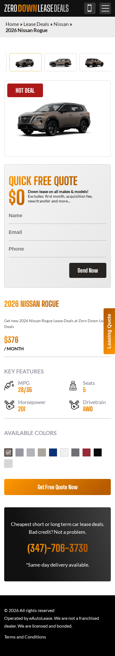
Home (12, 24)
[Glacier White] (64, 452)
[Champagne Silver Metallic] (42, 452)
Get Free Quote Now (58, 487)
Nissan (61, 24)
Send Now (88, 270)
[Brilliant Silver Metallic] (31, 452)
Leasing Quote (109, 331)
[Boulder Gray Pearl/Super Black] (19, 452)
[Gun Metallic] (75, 452)
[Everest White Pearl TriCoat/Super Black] (8, 463)
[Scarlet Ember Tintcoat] (86, 452)
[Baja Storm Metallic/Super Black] (8, 452)
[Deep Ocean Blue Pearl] (53, 452)
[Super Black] (98, 452)
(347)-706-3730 (89, 8)
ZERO (36, 8)
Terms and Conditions (25, 636)
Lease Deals (36, 24)
